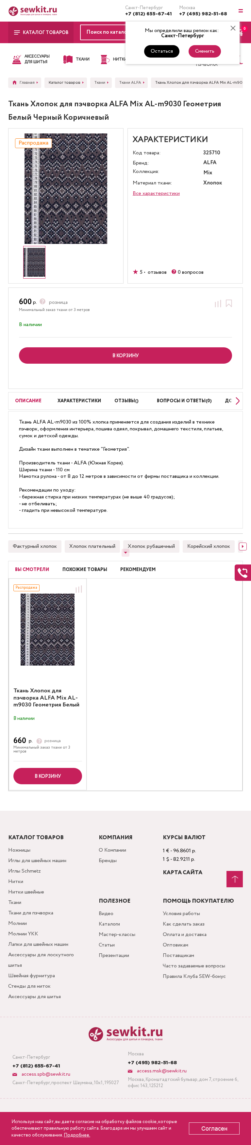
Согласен (214, 1128)
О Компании (112, 850)
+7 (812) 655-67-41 (148, 14)
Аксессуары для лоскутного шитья (41, 960)
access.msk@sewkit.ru (161, 1070)
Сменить (204, 51)
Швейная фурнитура (31, 976)
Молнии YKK (23, 934)
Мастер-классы (117, 934)
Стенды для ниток (29, 986)
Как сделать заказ (184, 924)
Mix (207, 173)
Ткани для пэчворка (30, 913)
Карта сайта (182, 873)
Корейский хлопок (208, 546)
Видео (106, 913)
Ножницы (19, 850)
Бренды (108, 860)
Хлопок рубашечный (151, 546)
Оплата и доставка (185, 934)
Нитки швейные (26, 892)
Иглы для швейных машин (37, 860)
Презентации (114, 955)
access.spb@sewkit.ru (45, 1074)
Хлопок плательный (92, 546)
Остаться (162, 51)
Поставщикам (178, 955)
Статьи (107, 945)
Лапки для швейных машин (38, 944)
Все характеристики (156, 193)
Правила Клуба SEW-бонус (194, 976)
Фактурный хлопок (35, 546)
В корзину (48, 776)
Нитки (15, 881)
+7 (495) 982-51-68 (203, 14)
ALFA (209, 163)
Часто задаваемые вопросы (194, 966)
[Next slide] (236, 400)
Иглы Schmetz (24, 871)
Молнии (17, 923)
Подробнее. (77, 1135)
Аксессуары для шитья (34, 996)
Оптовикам (175, 945)
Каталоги (109, 924)
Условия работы (181, 913)
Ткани (14, 902)
